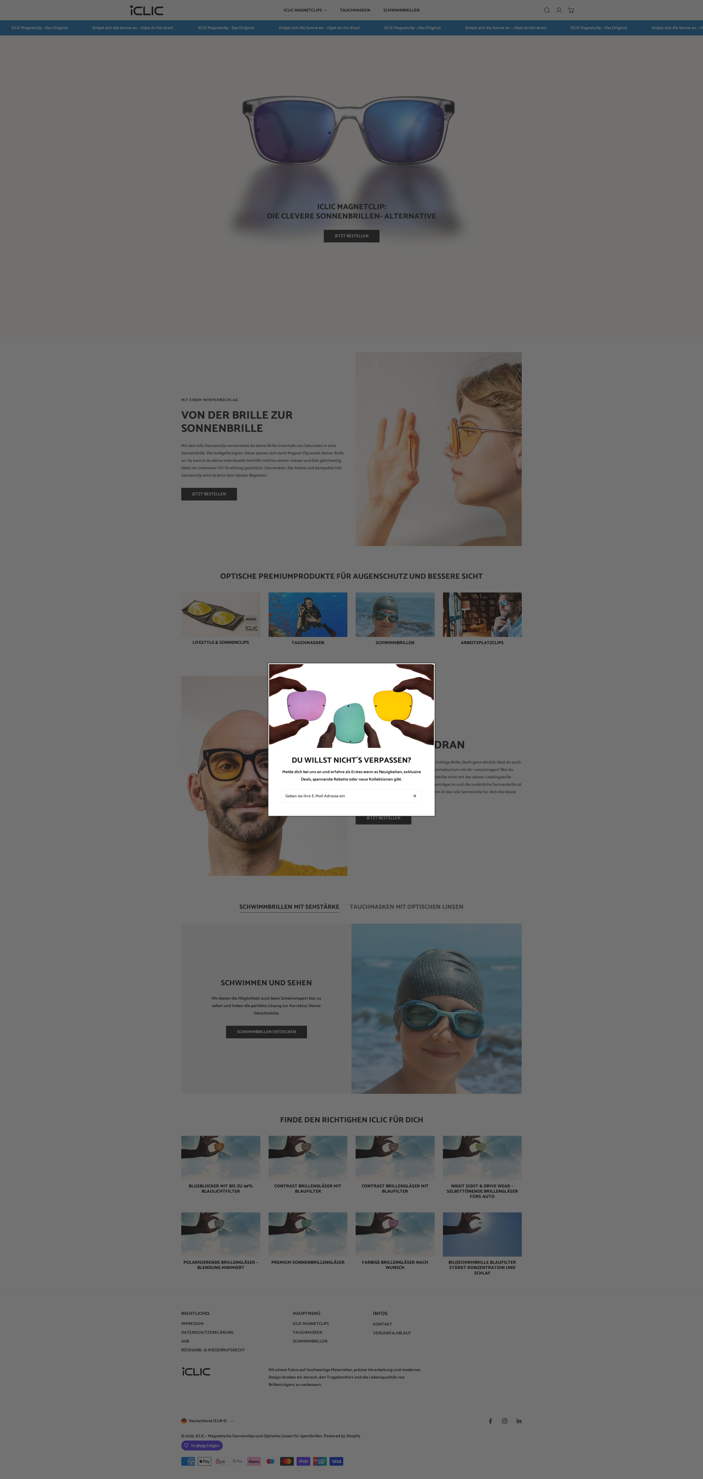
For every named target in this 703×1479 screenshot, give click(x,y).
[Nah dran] (427, 670)
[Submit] (414, 796)
